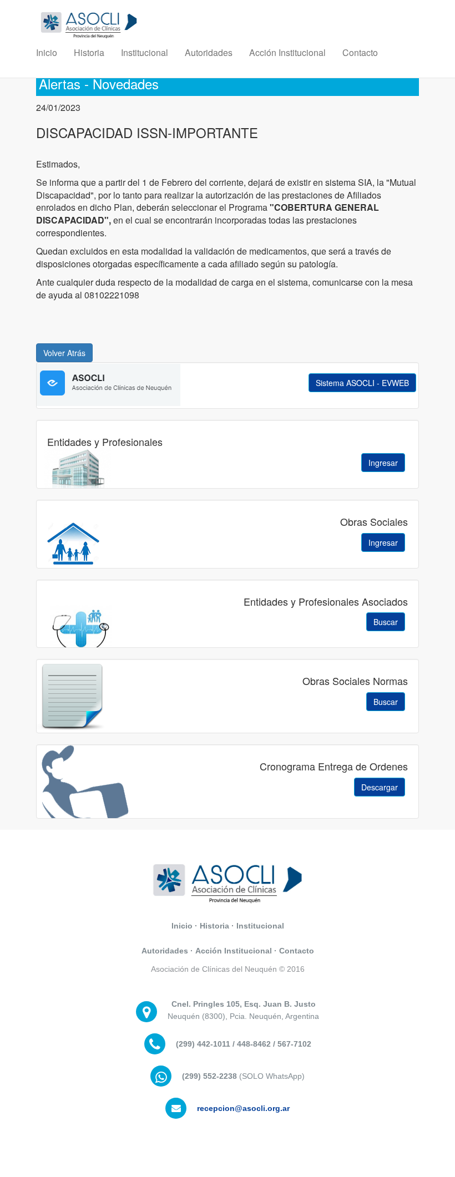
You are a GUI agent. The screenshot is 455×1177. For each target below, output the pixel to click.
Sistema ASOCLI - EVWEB (362, 382)
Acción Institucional (287, 52)
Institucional (144, 52)
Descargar (379, 787)
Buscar (385, 621)
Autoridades (208, 52)
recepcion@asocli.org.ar (243, 1108)
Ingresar (383, 462)
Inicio (46, 52)
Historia (89, 52)
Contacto (360, 52)
